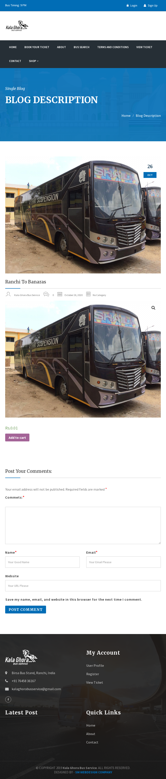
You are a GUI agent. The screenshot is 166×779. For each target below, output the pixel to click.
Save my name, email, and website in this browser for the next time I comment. (73, 599)
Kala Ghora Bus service (27, 295)
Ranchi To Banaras (25, 282)
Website (12, 576)
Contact (15, 61)
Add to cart (17, 437)
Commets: (15, 497)
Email (92, 552)
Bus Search (81, 47)
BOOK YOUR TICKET (36, 47)
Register (92, 674)
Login (133, 5)
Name (11, 552)
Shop (33, 61)
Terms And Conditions (113, 47)
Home (13, 47)
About (61, 47)
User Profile (95, 665)
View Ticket (144, 47)
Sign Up (152, 5)
